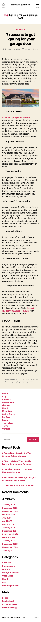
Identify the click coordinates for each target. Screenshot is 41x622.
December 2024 (10, 531)
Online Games (8, 414)
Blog (4, 396)
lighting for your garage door (27, 379)
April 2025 (7, 521)
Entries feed (8, 601)
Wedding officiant (10, 585)
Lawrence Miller (14, 49)
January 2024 (9, 541)
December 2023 (10, 544)
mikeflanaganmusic (20, 4)
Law (4, 582)
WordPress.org (9, 608)
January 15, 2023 (31, 49)
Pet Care (6, 417)
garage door (10, 379)
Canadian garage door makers (16, 117)
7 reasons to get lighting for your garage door (20, 39)
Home (5, 393)
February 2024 (9, 537)
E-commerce (8, 402)
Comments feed (9, 604)
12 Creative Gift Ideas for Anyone (17, 485)
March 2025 (8, 524)
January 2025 (9, 527)
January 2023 (9, 550)
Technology (7, 423)
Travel (5, 426)
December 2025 (10, 508)
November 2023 (10, 547)
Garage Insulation (10, 572)
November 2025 (10, 511)
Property (6, 420)
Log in (5, 598)
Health (5, 408)
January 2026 (9, 505)
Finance (6, 405)
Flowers (6, 569)
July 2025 (7, 518)
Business (20, 29)
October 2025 (8, 514)
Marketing (7, 411)
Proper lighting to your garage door (19, 382)
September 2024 (10, 534)
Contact (6, 429)
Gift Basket (7, 576)
